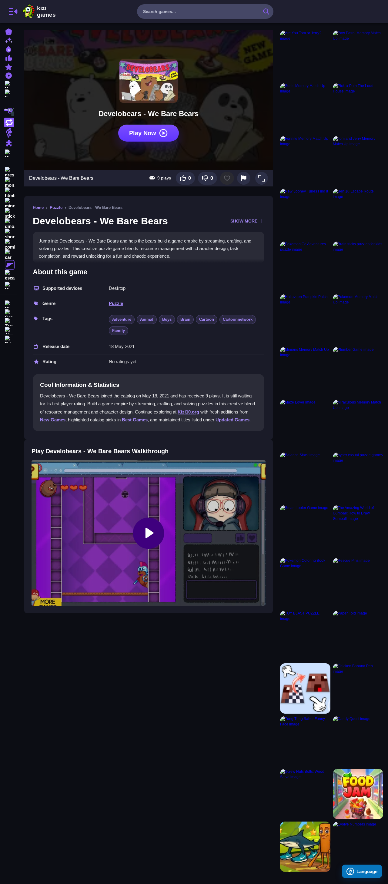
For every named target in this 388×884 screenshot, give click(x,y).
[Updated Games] (8, 83)
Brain (185, 319)
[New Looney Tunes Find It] (305, 214)
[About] (8, 330)
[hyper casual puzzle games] (358, 477)
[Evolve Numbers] (358, 847)
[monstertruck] (8, 182)
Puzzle (56, 207)
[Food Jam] (358, 794)
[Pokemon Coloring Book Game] (305, 583)
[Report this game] (243, 178)
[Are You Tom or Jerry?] (305, 55)
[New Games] (8, 39)
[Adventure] (8, 133)
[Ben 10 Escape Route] (358, 214)
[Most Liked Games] (8, 57)
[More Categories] (8, 152)
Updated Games (232, 419)
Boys (167, 319)
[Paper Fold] (358, 636)
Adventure (121, 319)
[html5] (8, 193)
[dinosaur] (8, 224)
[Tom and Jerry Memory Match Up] (358, 161)
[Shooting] (8, 112)
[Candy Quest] (358, 741)
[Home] (8, 31)
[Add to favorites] (227, 178)
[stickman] (8, 213)
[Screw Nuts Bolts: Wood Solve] (305, 794)
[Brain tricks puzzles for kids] (358, 266)
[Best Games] (8, 48)
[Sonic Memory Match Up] (305, 108)
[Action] (8, 122)
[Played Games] (8, 75)
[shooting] (8, 234)
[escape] (8, 275)
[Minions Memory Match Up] (305, 372)
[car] (8, 254)
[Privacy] (8, 338)
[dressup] (8, 172)
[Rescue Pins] (358, 583)
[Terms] (8, 321)
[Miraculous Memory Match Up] (358, 425)
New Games (52, 419)
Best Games (135, 419)
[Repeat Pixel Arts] (305, 688)
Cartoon (206, 319)
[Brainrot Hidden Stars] (305, 847)
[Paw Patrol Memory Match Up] (358, 55)
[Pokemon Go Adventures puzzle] (305, 266)
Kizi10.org (188, 411)
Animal (146, 319)
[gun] (8, 265)
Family (118, 330)
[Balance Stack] (305, 477)
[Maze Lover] (305, 425)
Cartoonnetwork (238, 319)
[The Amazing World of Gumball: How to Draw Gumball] (358, 530)
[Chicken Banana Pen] (358, 688)
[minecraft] (8, 203)
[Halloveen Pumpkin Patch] (305, 319)
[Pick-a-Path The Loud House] (358, 108)
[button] (261, 178)
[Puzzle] (8, 143)
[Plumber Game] (358, 372)
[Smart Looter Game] (305, 530)
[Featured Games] (8, 66)
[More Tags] (8, 284)
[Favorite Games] (8, 92)
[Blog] (8, 303)
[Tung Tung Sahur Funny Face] (305, 741)
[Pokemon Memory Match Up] (358, 319)
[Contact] (8, 312)
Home (38, 207)
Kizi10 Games (46, 11)
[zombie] (8, 244)
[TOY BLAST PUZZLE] (305, 636)
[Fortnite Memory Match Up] (305, 161)
